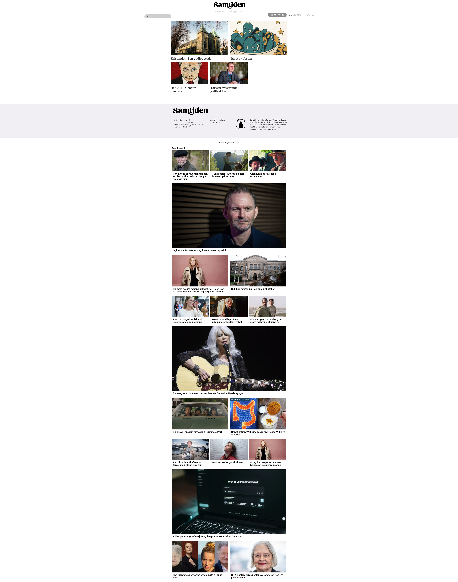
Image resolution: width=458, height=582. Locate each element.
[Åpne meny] (308, 15)
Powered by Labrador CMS (229, 143)
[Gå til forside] (229, 5)
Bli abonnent (277, 14)
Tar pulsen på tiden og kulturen (229, 11)
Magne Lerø (215, 122)
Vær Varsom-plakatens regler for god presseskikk (268, 121)
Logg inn (297, 15)
